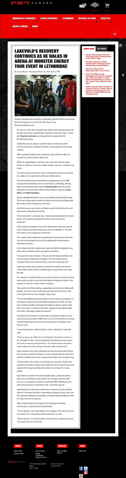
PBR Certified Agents (62, 452)
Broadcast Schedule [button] (24, 18)
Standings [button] (68, 18)
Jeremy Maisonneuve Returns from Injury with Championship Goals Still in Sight (98, 56)
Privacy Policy (56, 466)
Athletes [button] (105, 18)
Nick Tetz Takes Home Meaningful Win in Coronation (98, 70)
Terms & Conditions (58, 464)
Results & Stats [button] (87, 18)
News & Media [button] (20, 26)
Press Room (40, 451)
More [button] (35, 26)
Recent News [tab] (88, 49)
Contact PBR (19, 453)
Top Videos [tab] (101, 49)
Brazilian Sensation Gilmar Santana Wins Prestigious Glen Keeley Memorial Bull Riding (98, 63)
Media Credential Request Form (40, 455)
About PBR (18, 451)
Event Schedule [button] (49, 18)
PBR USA (82, 451)
